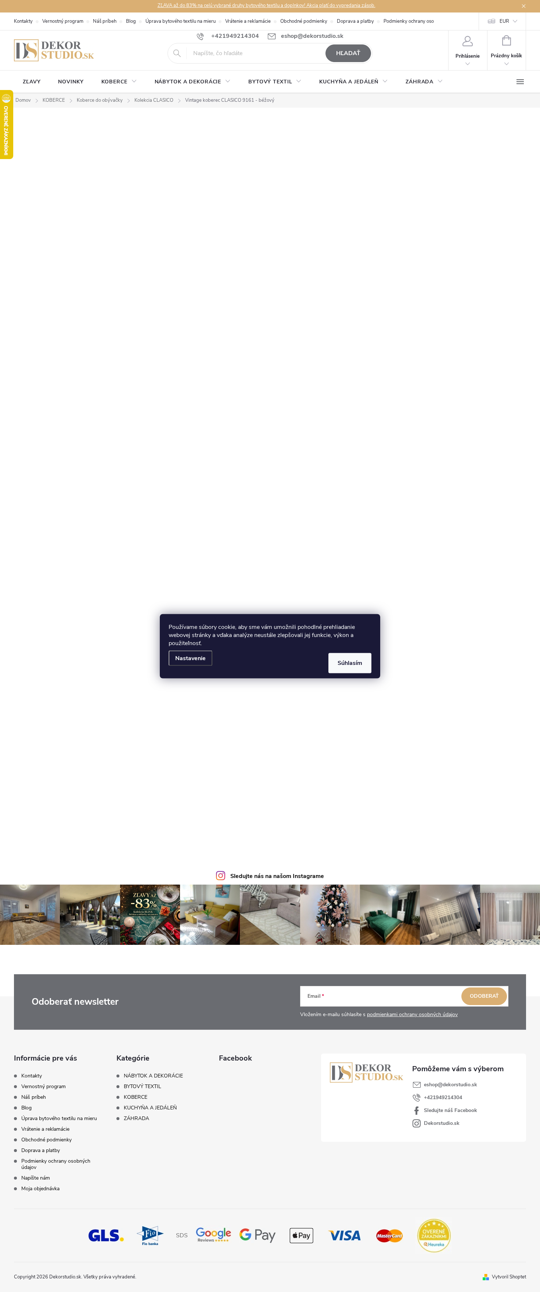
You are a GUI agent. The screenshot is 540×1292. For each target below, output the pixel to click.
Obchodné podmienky (303, 21)
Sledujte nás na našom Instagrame (277, 876)
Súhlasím (350, 663)
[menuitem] (31, 82)
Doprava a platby (355, 21)
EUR (504, 21)
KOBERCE (135, 1097)
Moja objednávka (40, 1188)
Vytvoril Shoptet (509, 1277)
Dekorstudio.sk (442, 1123)
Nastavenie (190, 658)
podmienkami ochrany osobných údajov (412, 1014)
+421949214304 (443, 1097)
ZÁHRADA (136, 1119)
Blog (131, 21)
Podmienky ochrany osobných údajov (423, 21)
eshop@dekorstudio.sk (450, 1084)
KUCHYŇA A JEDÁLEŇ (150, 1108)
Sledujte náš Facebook (450, 1110)
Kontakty (23, 21)
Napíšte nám (35, 1177)
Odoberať (484, 996)
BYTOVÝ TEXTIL (142, 1087)
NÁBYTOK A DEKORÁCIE (153, 1076)
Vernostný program (62, 21)
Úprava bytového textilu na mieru (180, 21)
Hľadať (348, 53)
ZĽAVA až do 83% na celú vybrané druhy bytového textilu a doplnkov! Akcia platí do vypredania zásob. (266, 5)
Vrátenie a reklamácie (248, 21)
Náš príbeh (104, 21)
